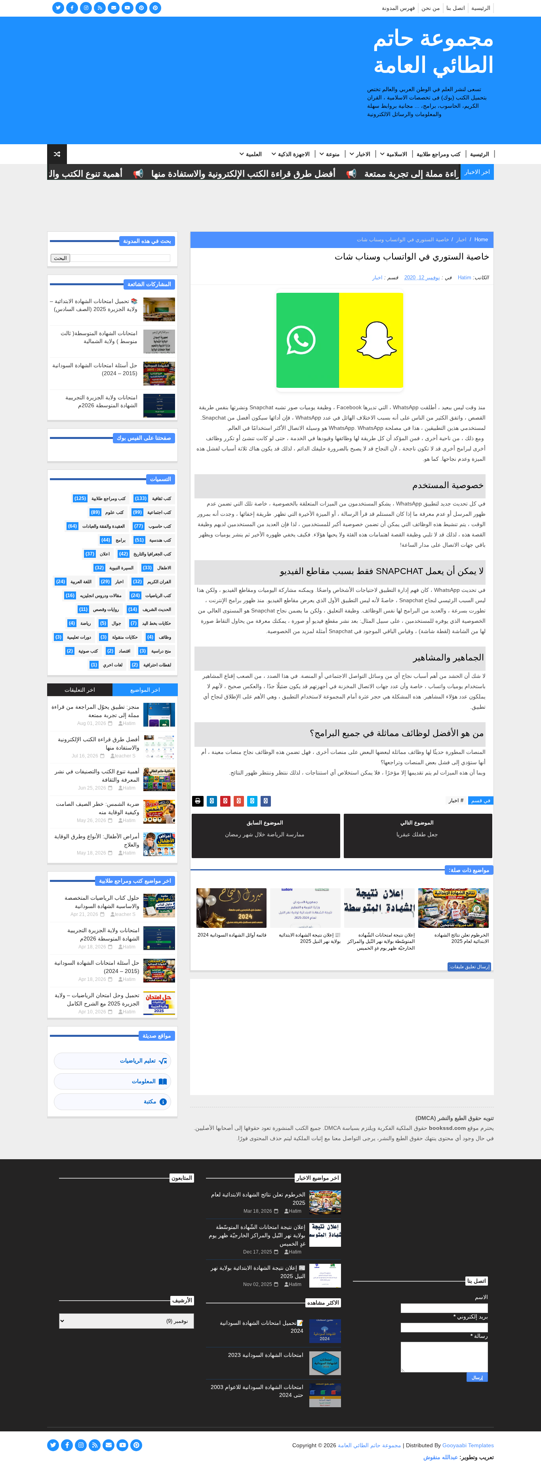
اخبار (461, 239)
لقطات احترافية (157, 664)
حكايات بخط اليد (156, 623)
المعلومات (144, 1081)
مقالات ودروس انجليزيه (101, 595)
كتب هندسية (160, 540)
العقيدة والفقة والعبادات (103, 526)
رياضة (85, 623)
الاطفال (164, 567)
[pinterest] (141, 8)
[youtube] (127, 8)
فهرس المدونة (398, 8)
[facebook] (72, 8)
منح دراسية (161, 651)
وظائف (165, 637)
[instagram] (86, 8)
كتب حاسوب (160, 526)
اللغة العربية (80, 581)
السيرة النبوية (121, 567)
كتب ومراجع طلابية (439, 154)
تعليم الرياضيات (138, 1060)
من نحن (430, 8)
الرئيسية (480, 8)
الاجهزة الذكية (294, 154)
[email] (114, 8)
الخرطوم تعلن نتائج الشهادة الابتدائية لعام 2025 (461, 938)
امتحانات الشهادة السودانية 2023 (265, 1355)
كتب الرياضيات (158, 595)
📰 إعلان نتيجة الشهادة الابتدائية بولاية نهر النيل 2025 (310, 938)
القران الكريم (159, 581)
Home (481, 239)
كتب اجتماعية (159, 512)
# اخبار (456, 800)
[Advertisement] (191, 80)
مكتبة (150, 1101)
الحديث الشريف (157, 609)
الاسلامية (397, 154)
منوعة (333, 154)
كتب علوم (114, 512)
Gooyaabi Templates (468, 1445)
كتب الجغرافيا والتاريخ (152, 553)
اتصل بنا (455, 8)
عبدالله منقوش (440, 1457)
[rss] (100, 8)
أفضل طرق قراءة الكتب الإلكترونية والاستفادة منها (258, 174)
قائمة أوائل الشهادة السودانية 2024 (232, 935)
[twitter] (58, 8)
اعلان (105, 553)
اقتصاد (124, 651)
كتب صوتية (88, 651)
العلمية (254, 154)
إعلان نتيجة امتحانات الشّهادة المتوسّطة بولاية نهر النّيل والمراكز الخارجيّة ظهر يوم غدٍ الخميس (381, 941)
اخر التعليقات (80, 690)
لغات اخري (112, 664)
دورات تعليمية (79, 637)
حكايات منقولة (125, 637)
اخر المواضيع (145, 690)
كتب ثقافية (161, 498)
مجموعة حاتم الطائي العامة (433, 51)
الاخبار (363, 154)
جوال (116, 623)
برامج (121, 540)
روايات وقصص (106, 609)
